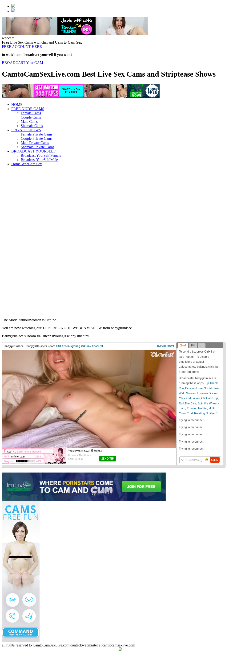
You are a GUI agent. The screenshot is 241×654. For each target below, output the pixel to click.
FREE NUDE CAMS (27, 109)
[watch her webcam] (13, 6)
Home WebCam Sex (26, 164)
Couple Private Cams (36, 138)
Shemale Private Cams (37, 147)
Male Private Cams (35, 143)
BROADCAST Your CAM (22, 63)
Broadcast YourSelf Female (41, 155)
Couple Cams (31, 117)
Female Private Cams (36, 134)
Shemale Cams (32, 126)
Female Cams (31, 113)
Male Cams (29, 121)
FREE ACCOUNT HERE (22, 47)
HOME (17, 105)
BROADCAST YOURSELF (33, 151)
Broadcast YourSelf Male (39, 160)
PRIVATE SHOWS (26, 130)
